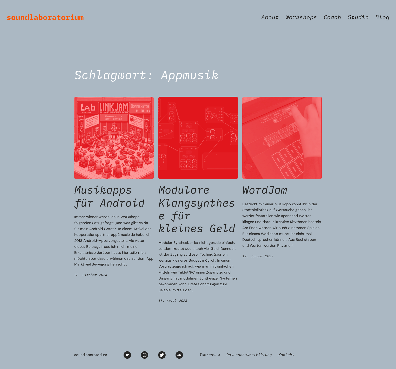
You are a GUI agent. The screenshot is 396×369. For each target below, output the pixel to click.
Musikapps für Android (109, 196)
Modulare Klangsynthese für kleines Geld (196, 209)
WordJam (264, 189)
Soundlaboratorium (45, 17)
